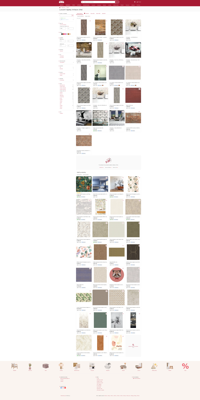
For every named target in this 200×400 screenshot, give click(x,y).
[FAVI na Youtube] (65, 387)
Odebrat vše (101, 167)
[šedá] (67, 34)
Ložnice (138, 370)
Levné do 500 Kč (63, 24)
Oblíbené (87, 13)
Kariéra (62, 381)
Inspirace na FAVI (100, 382)
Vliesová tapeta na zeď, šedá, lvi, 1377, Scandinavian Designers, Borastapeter (124, 307)
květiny (61, 92)
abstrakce (61, 95)
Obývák (123, 370)
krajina (61, 99)
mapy (61, 102)
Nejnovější (92, 13)
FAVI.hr (118, 395)
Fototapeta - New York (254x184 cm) (100, 105)
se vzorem (62, 57)
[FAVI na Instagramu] (63, 387)
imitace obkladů (63, 87)
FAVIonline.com (63, 395)
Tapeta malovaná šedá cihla (98, 127)
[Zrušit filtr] (65, 90)
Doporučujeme (79, 13)
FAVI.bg (132, 395)
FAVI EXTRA (99, 387)
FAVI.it (121, 395)
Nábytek (14, 370)
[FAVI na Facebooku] (61, 387)
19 (90, 177)
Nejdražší (103, 13)
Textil (46, 370)
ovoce (61, 108)
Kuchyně (92, 370)
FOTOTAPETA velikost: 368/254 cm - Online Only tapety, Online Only (89, 150)
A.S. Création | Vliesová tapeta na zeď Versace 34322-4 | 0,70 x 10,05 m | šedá (124, 82)
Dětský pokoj (154, 370)
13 (90, 134)
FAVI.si (138, 395)
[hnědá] (68, 34)
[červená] (63, 34)
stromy (61, 93)
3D (60, 67)
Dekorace (63, 7)
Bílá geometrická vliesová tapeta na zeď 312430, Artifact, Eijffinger (122, 216)
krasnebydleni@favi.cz (66, 378)
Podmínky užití (99, 388)
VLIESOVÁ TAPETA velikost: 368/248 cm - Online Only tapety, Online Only (139, 127)
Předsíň (169, 370)
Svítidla (61, 370)
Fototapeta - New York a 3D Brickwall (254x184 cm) (119, 59)
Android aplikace (137, 378)
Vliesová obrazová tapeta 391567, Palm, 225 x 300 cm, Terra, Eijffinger (122, 330)
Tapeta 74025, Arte (129, 105)
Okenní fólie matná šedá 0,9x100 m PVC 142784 (102, 194)
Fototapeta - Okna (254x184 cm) (115, 127)
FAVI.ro (112, 395)
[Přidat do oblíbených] (90, 21)
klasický (61, 68)
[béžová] (70, 34)
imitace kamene (63, 89)
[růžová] (65, 34)
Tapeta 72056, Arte (80, 284)
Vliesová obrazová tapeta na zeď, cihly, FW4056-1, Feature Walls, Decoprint (123, 37)
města (61, 101)
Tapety (67, 7)
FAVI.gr (135, 395)
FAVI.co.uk (128, 395)
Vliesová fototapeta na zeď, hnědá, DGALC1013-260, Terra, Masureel (105, 352)
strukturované (62, 73)
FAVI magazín (99, 384)
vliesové (61, 51)
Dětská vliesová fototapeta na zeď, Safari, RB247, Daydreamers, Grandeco (139, 194)
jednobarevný (62, 85)
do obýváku (62, 80)
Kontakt (62, 379)
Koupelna (107, 370)
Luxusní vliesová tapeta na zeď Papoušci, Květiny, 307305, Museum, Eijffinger (91, 194)
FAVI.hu (115, 395)
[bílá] (60, 34)
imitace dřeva (62, 86)
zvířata (61, 105)
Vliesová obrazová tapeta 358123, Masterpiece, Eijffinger (103, 216)
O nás (98, 378)
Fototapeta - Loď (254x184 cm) (131, 37)
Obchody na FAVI (100, 379)
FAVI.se (124, 395)
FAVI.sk (105, 395)
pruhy (61, 98)
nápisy (61, 106)
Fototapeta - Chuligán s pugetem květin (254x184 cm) (86, 127)
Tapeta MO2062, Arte (113, 262)
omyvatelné (62, 62)
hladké (61, 75)
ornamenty (62, 96)
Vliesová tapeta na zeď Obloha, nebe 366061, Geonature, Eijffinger (89, 216)
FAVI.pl (109, 395)
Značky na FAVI (99, 381)
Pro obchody (99, 385)
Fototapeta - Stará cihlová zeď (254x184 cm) (85, 59)
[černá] (62, 34)
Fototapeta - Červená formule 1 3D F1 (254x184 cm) (135, 59)
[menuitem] (62, 5)
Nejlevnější (98, 13)
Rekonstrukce (76, 370)
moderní (61, 113)
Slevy (185, 370)
